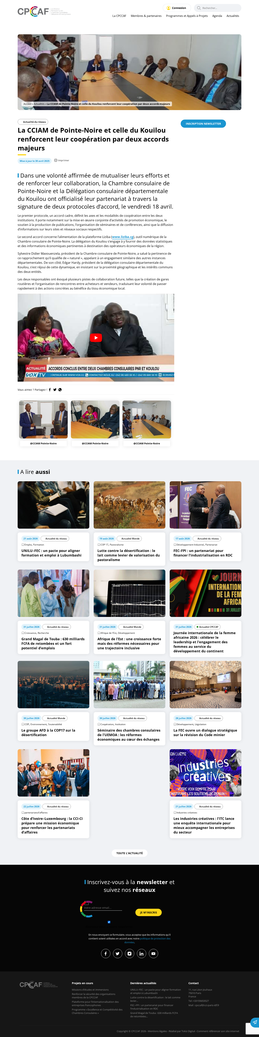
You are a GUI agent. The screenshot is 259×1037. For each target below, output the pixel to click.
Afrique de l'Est (108, 633)
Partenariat (211, 544)
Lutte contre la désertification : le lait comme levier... (155, 999)
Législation (200, 724)
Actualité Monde (131, 538)
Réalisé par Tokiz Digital (182, 1031)
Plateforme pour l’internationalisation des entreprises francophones (95, 1003)
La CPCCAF (119, 16)
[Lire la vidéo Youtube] (96, 338)
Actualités (233, 16)
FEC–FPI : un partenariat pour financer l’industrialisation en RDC (151, 1006)
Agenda (217, 16)
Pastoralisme (117, 544)
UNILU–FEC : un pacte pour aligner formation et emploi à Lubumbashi (155, 991)
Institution (120, 724)
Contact (193, 983)
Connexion (179, 8)
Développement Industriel (190, 544)
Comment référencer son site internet (218, 1031)
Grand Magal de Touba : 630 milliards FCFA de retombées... (154, 1014)
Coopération (107, 724)
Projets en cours (82, 983)
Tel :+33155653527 (198, 1001)
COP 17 (104, 544)
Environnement (39, 724)
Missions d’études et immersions (90, 989)
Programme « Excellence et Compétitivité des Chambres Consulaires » (97, 1011)
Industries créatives (187, 812)
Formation (38, 544)
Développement (126, 633)
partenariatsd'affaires (36, 812)
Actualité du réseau (34, 122)
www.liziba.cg (122, 237)
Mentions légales (157, 1031)
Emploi (28, 544)
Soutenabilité (55, 724)
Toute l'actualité (129, 853)
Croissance (30, 633)
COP (26, 724)
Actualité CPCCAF (208, 626)
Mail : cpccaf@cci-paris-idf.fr (203, 1005)
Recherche (43, 633)
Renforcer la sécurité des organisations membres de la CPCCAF (93, 995)
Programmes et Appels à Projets (187, 16)
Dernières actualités (143, 983)
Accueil (27, 104)
